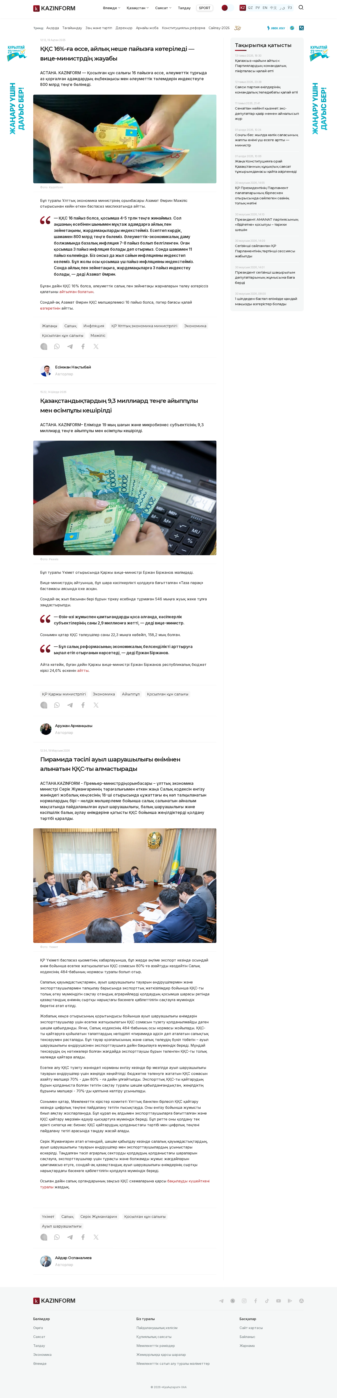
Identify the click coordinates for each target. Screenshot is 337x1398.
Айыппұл (131, 694)
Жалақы (49, 326)
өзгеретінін (50, 308)
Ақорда (52, 28)
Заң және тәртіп (99, 28)
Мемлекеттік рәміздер (155, 1345)
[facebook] (255, 1301)
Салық (70, 326)
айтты (82, 670)
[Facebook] (83, 347)
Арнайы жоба (147, 28)
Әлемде (40, 1363)
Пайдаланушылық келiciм (156, 1328)
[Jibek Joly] (277, 28)
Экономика (195, 326)
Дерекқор (124, 28)
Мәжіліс (98, 335)
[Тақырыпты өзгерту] (227, 7)
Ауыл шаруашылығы (62, 1226)
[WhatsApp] (57, 347)
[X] (96, 347)
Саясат (39, 1337)
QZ (250, 7)
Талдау (184, 8)
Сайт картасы (251, 1328)
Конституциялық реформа (183, 28)
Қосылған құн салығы (62, 335)
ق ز (282, 7)
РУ (258, 7)
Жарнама (247, 1345)
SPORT (204, 8)
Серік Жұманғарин (98, 1216)
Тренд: (38, 28)
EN (265, 7)
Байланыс (247, 1337)
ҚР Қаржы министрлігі (64, 694)
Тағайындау (72, 28)
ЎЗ (290, 7)
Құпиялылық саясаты (153, 1337)
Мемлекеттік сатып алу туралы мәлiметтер (173, 1363)
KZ (242, 7)
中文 (273, 7)
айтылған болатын (76, 291)
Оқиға (38, 1328)
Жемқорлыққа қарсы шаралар (161, 1354)
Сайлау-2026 (219, 28)
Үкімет (48, 1216)
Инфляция (93, 326)
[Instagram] (43, 347)
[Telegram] (70, 347)
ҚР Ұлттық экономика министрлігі (144, 326)
